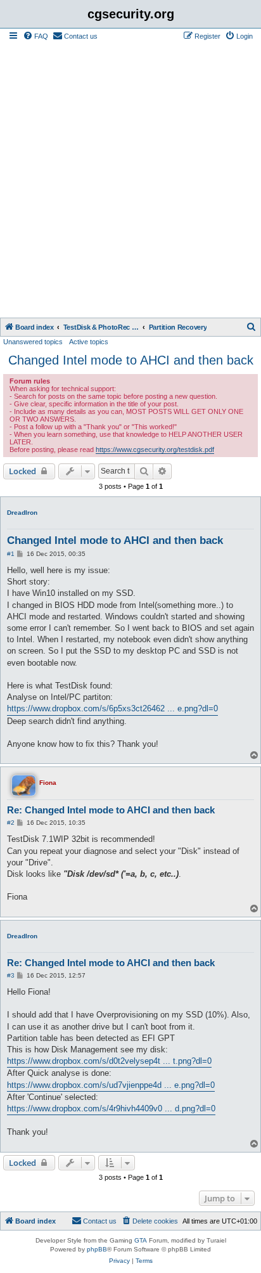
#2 (11, 822)
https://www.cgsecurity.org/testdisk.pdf (155, 449)
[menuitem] (35, 36)
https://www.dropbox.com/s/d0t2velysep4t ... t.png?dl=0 (109, 1061)
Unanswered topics (33, 342)
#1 (11, 553)
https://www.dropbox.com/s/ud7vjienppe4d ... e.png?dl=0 (111, 1085)
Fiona (47, 782)
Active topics (88, 342)
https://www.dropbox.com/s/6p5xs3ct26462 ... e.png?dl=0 (112, 708)
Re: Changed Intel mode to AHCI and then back (111, 810)
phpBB (97, 1249)
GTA (140, 1240)
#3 (11, 975)
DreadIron (22, 512)
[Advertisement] (130, 180)
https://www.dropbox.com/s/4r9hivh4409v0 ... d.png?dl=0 (111, 1108)
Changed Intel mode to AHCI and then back (130, 360)
